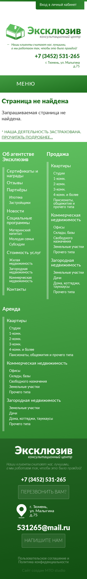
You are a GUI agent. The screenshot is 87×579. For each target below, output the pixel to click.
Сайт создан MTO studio (43, 570)
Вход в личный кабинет (58, 5)
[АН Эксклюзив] (43, 38)
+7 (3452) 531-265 (57, 56)
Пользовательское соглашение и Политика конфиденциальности (43, 560)
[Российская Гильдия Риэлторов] (62, 16)
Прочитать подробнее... (27, 137)
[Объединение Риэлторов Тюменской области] (28, 16)
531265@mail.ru (43, 528)
